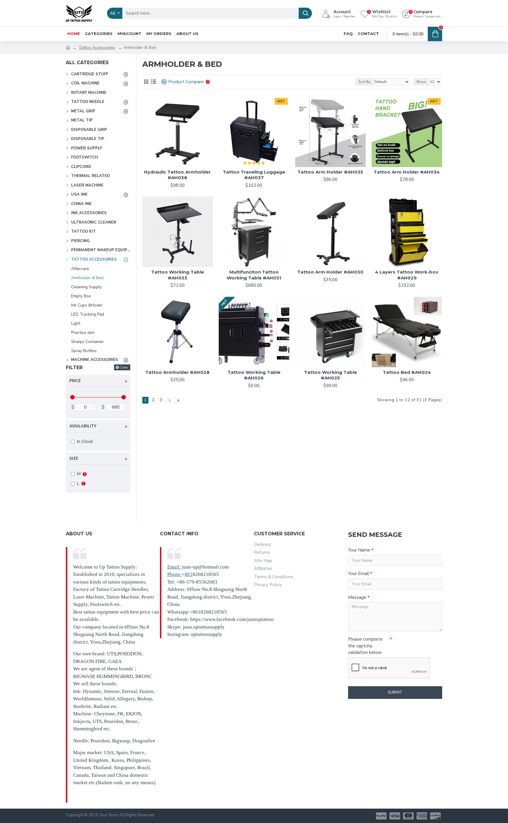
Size (73, 458)
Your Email (358, 574)
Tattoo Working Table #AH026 (254, 375)
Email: (174, 567)
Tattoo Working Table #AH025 (330, 375)
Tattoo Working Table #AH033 (177, 275)
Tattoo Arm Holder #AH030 (330, 272)
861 (189, 574)
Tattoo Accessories (96, 47)
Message (357, 597)
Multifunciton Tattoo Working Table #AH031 (254, 275)
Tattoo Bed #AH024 (407, 372)
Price (75, 381)
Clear (124, 367)
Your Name (359, 550)
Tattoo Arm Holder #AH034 (407, 172)
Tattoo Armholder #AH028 (177, 372)
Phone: (174, 574)
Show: (421, 81)
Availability (82, 426)
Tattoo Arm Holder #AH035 (330, 172)
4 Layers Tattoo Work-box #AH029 (406, 275)
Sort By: (364, 81)
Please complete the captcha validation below (365, 645)
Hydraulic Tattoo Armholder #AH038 (177, 175)
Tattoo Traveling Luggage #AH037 (254, 175)
